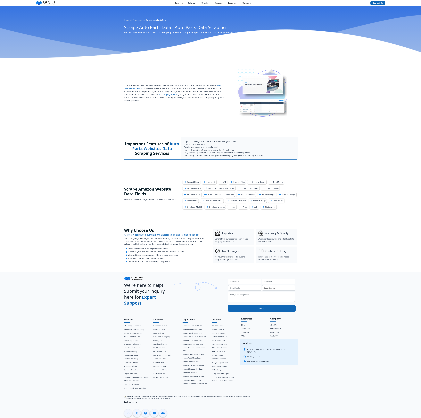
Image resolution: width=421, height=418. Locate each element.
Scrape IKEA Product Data (192, 326)
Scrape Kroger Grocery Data (193, 354)
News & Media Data (160, 377)
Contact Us (378, 3)
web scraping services (168, 94)
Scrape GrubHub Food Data (193, 344)
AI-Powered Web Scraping (134, 329)
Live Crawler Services (132, 348)
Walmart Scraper (218, 329)
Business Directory (160, 362)
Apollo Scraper (217, 355)
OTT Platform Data (160, 351)
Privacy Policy (275, 328)
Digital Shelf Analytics (132, 373)
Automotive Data (159, 359)
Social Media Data (160, 344)
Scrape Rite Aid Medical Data (193, 376)
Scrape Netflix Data (190, 372)
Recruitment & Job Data (162, 355)
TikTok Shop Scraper (219, 337)
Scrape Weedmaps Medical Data (195, 384)
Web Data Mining (130, 366)
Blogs (243, 325)
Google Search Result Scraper (223, 377)
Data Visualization (131, 362)
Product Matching (131, 359)
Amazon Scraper (218, 326)
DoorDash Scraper (219, 359)
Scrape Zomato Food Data (192, 340)
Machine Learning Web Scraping (136, 377)
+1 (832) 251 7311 (254, 356)
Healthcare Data (159, 348)
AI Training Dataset (131, 381)
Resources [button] (232, 3)
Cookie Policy (275, 332)
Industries (137, 20)
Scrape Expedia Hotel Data (192, 333)
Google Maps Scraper (220, 362)
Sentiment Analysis (131, 370)
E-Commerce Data (160, 326)
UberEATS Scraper (218, 333)
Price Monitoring (130, 351)
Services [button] (179, 3)
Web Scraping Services (132, 326)
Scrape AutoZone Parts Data (193, 365)
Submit (262, 308)
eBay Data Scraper (219, 351)
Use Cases (245, 332)
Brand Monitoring (131, 355)
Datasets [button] (218, 3)
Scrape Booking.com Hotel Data (195, 337)
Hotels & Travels (159, 329)
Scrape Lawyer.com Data (192, 380)
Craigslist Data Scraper (220, 373)
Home (126, 20)
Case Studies (246, 328)
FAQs (243, 336)
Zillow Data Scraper (219, 348)
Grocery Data (158, 340)
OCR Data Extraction (131, 384)
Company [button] (246, 3)
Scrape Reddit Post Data (192, 358)
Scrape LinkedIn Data (191, 361)
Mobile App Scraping (132, 337)
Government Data (160, 370)
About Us (273, 325)
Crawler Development (132, 344)
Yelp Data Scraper (218, 340)
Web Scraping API (131, 340)
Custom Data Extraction (133, 333)
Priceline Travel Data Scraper (222, 381)
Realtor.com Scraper (219, 366)
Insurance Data (159, 373)
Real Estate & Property (161, 337)
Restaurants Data (159, 366)
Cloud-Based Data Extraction (135, 388)
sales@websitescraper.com (258, 361)
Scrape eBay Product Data (192, 329)
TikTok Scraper (217, 370)
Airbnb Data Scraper (219, 344)
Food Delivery (158, 333)
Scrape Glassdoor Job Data (192, 369)
